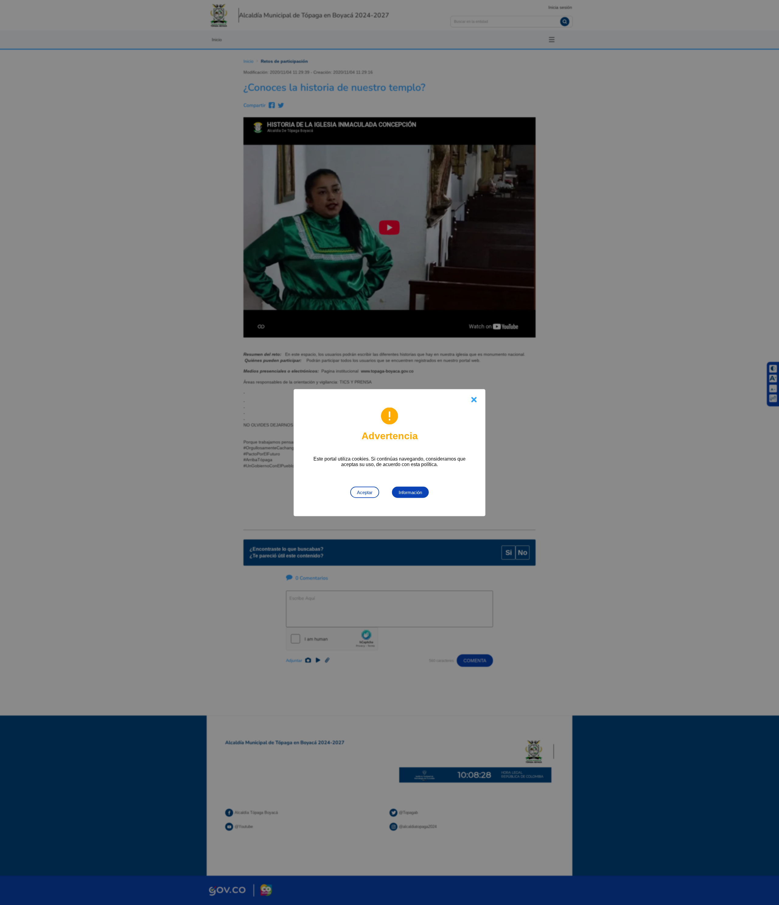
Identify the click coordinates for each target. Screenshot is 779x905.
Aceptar (364, 492)
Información (410, 492)
